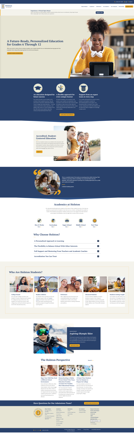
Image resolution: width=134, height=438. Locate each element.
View (39, 226)
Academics (92, 6)
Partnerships (121, 6)
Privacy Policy (86, 429)
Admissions (98, 6)
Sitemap (79, 429)
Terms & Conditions (71, 430)
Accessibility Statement (96, 429)
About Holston (84, 6)
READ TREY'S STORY (75, 345)
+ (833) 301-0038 (45, 430)
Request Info (129, 6)
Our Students (106, 6)
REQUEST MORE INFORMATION (91, 403)
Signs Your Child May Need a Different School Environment (49, 380)
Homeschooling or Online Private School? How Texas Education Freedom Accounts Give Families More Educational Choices (67, 381)
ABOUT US (39, 151)
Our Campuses (114, 6)
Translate (94, 424)
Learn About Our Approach (67, 114)
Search (130, 1)
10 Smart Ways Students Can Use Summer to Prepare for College (84, 380)
